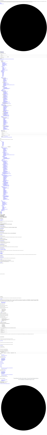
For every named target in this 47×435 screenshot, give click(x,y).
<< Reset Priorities (4, 322)
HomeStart (4, 109)
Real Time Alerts (4, 123)
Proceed (1, 3)
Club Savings (4, 83)
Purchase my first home (4, 309)
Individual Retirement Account (6, 88)
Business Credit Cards (4, 102)
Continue (2, 340)
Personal (2, 147)
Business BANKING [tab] (3, 302)
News (1, 200)
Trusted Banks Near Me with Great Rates (20, 378)
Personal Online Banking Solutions (32, 378)
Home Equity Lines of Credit (5, 110)
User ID (2, 133)
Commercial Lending (4, 181)
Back (0, 340)
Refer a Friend (3, 89)
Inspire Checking (4, 93)
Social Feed (3, 68)
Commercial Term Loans (5, 113)
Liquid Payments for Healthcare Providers (7, 103)
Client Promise (3, 69)
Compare (3, 228)
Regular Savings (4, 95)
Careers (3, 67)
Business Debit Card (5, 99)
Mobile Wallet (4, 122)
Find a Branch (1, 361)
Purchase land (3, 311)
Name (1, 329)
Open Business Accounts (4, 318)
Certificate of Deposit (5, 157)
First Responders (4, 108)
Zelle (3, 125)
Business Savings (3, 164)
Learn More (1, 251)
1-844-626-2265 (4, 357)
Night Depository (4, 100)
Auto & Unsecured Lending (5, 106)
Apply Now (1, 228)
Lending (2, 174)
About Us (2, 66)
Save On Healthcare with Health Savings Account (26, 379)
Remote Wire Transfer (5, 101)
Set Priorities (1, 322)
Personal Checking (4, 148)
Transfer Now (4, 124)
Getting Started (3, 324)
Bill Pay (4, 127)
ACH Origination (5, 98)
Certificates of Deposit (5, 96)
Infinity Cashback (5, 80)
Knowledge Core (2, 70)
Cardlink (4, 119)
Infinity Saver (4, 84)
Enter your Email (1, 351)
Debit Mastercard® (5, 120)
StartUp (4, 81)
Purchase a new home (4, 310)
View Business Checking (5, 91)
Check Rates (3, 65)
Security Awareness (3, 71)
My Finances (4, 118)
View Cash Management (5, 97)
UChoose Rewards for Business (6, 129)
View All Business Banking (3, 90)
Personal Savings (3, 152)
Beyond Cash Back (5, 92)
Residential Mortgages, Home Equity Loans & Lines (6, 175)
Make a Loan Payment (4, 64)
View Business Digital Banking (6, 126)
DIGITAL (2, 186)
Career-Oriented (3, 325)
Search (1, 61)
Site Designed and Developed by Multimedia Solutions (5, 383)
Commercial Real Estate (5, 112)
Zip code (1, 332)
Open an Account (3, 62)
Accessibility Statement (3, 380)
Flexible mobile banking (4, 320)
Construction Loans (5, 107)
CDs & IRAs (3, 156)
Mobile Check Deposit (5, 128)
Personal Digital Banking (4, 187)
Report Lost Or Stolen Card (4, 63)
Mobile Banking (4, 121)
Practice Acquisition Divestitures (6, 115)
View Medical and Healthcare (6, 114)
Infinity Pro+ (4, 79)
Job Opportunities (1, 219)
